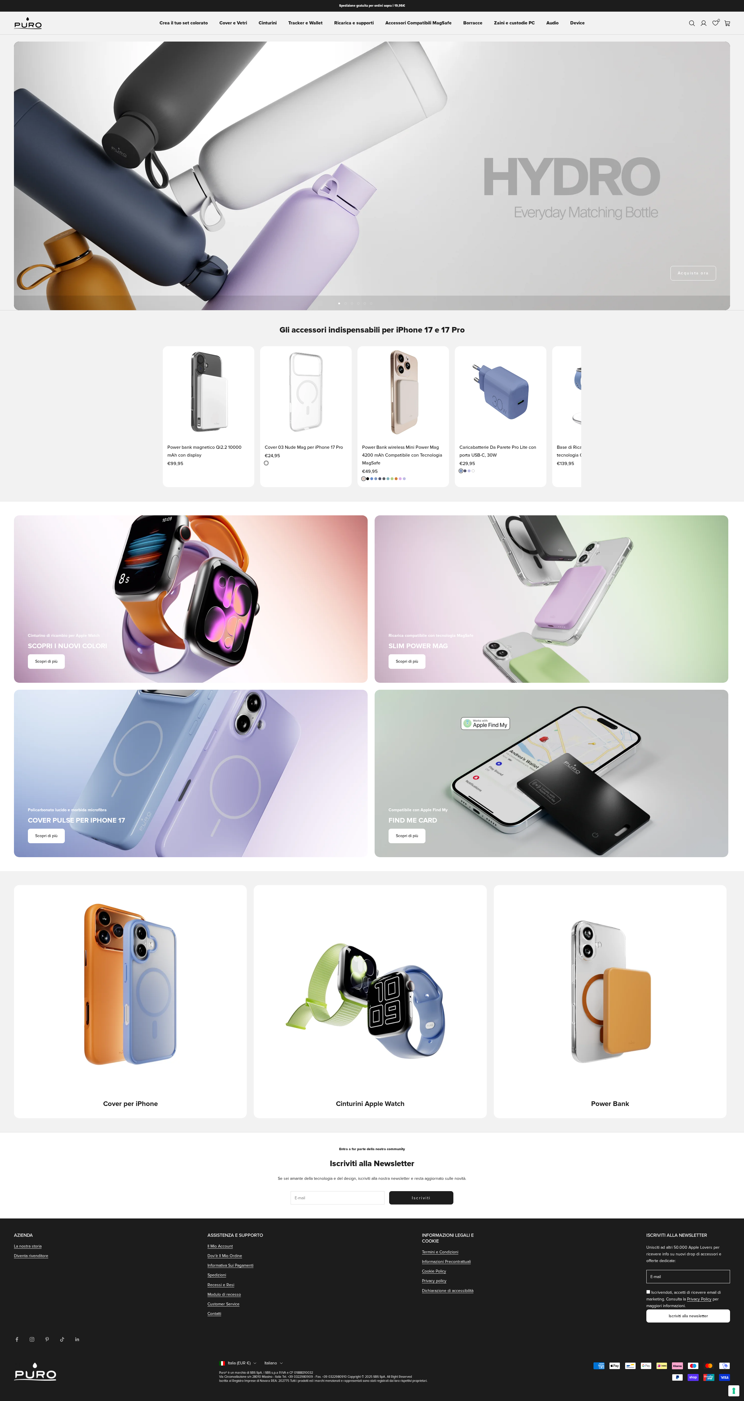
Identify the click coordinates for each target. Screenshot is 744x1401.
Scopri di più (46, 661)
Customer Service (223, 1304)
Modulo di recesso (224, 1294)
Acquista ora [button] (693, 273)
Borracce (472, 23)
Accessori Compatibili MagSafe (418, 23)
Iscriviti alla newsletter (688, 1316)
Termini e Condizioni (440, 1252)
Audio (552, 23)
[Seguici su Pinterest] (47, 1339)
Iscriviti (421, 1198)
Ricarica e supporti (354, 23)
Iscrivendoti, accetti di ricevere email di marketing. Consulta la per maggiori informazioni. (683, 1299)
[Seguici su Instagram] (32, 1339)
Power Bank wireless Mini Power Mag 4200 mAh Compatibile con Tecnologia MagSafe (402, 455)
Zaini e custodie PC (514, 23)
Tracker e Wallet (305, 23)
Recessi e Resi (221, 1284)
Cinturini (268, 23)
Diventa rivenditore (31, 1255)
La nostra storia (28, 1246)
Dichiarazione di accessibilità (447, 1290)
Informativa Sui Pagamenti (230, 1265)
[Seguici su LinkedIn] (77, 1339)
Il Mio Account (220, 1246)
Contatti (214, 1313)
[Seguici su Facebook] (17, 1339)
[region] (372, 176)
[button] (243, 356)
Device (577, 23)
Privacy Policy (699, 1299)
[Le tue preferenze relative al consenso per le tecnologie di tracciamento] (733, 1390)
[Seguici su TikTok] (62, 1339)
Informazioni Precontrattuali (446, 1261)
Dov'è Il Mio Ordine (225, 1255)
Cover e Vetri (233, 23)
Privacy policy (434, 1280)
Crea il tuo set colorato (184, 23)
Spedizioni (217, 1275)
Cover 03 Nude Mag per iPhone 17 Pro (304, 447)
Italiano (270, 1363)
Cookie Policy (434, 1271)
